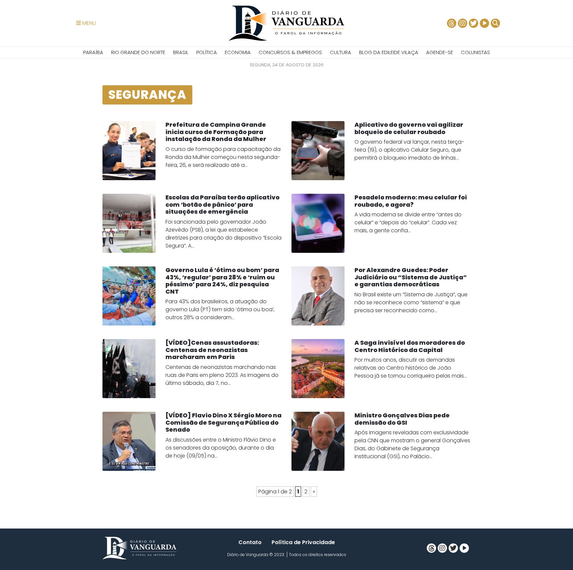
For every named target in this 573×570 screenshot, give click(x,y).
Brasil (180, 52)
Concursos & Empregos (290, 52)
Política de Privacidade (303, 542)
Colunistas (475, 52)
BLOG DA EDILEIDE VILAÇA (388, 52)
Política (206, 52)
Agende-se (439, 52)
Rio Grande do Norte (138, 52)
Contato (250, 542)
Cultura (340, 52)
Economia (238, 52)
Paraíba (93, 52)
